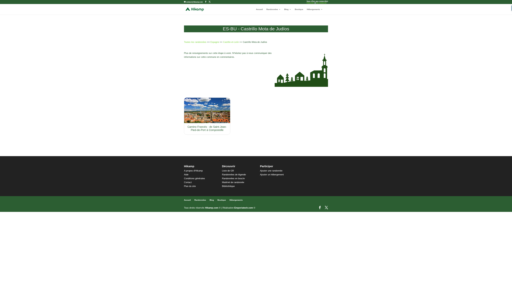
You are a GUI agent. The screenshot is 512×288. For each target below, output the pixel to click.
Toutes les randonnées (195, 42)
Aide (186, 174)
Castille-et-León (231, 42)
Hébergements (313, 9)
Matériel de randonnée (233, 182)
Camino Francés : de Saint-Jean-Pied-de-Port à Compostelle (207, 128)
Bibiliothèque (228, 186)
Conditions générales (194, 178)
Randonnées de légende (234, 174)
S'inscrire (310, 3)
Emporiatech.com (243, 208)
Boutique (299, 9)
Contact (188, 182)
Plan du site (190, 186)
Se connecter (322, 3)
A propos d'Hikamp (193, 170)
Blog (286, 9)
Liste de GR (228, 170)
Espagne (214, 42)
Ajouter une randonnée (271, 170)
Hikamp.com (211, 208)
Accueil (259, 9)
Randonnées (272, 9)
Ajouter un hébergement (272, 174)
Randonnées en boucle (233, 178)
